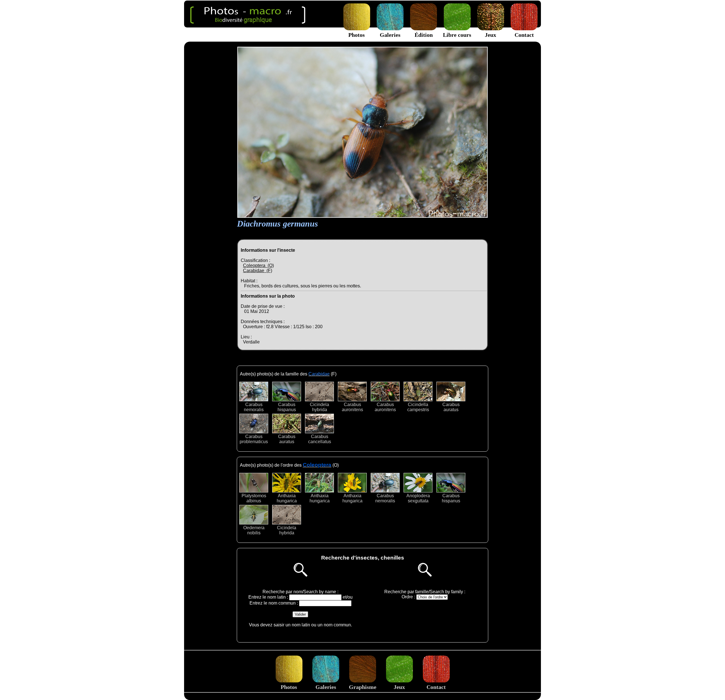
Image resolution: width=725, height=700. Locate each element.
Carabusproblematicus (254, 439)
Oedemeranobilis (254, 530)
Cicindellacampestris (418, 407)
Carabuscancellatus (319, 439)
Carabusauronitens (352, 407)
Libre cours (457, 35)
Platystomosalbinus (254, 498)
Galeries (390, 35)
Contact (524, 35)
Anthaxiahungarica (287, 498)
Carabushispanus (287, 407)
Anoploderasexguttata (418, 498)
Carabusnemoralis (254, 407)
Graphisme (362, 687)
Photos (356, 35)
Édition (424, 35)
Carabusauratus (451, 407)
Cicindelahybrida (319, 407)
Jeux (490, 35)
